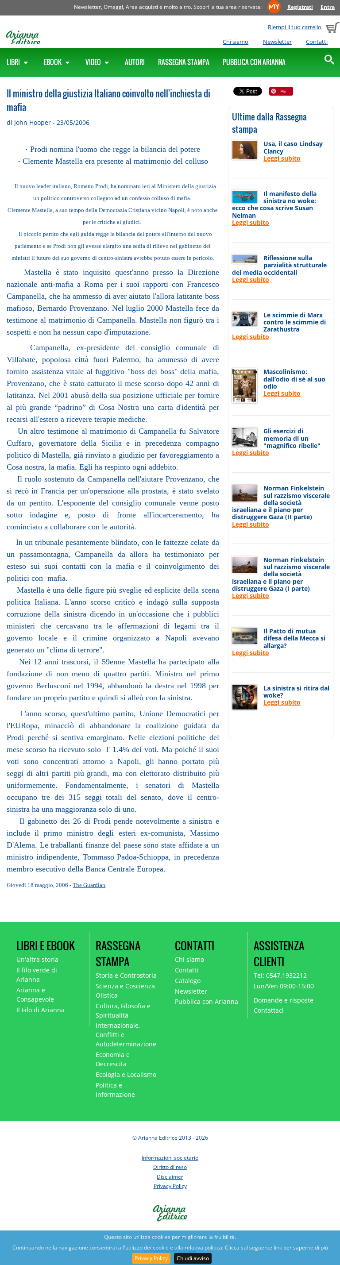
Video (93, 62)
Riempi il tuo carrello (294, 27)
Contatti (317, 42)
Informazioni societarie (170, 1157)
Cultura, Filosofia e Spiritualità (123, 1010)
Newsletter (277, 42)
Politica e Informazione (115, 1090)
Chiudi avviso (193, 1258)
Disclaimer (170, 1176)
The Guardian (89, 885)
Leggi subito (282, 158)
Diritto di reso (170, 1167)
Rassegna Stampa (183, 62)
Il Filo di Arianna (40, 1010)
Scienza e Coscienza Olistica (125, 990)
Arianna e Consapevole (35, 994)
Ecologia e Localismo (126, 1074)
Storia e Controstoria (126, 975)
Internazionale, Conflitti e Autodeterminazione (126, 1034)
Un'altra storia (37, 959)
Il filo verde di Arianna (36, 974)
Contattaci (269, 1010)
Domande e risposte (283, 1000)
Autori (135, 62)
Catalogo (188, 980)
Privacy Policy (151, 1258)
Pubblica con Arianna (254, 62)
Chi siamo (235, 42)
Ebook (53, 62)
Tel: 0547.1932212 (280, 975)
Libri (14, 62)
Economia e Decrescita (113, 1059)
